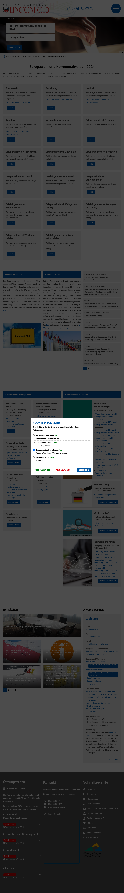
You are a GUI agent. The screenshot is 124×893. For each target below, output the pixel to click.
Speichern (84, 470)
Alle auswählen (43, 470)
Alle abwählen (63, 470)
